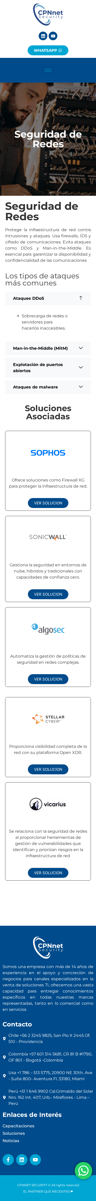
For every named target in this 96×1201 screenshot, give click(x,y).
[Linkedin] (43, 36)
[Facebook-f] (8, 1159)
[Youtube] (53, 36)
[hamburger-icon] (48, 70)
